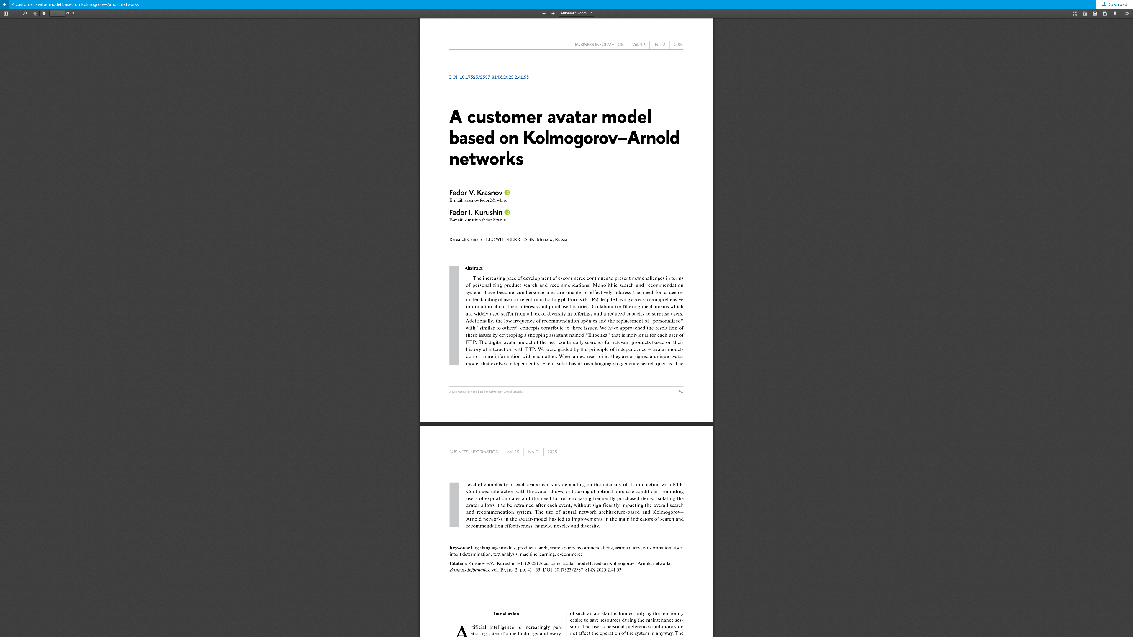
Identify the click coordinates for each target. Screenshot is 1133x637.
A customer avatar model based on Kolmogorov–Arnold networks (75, 4)
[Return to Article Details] (4, 4)
